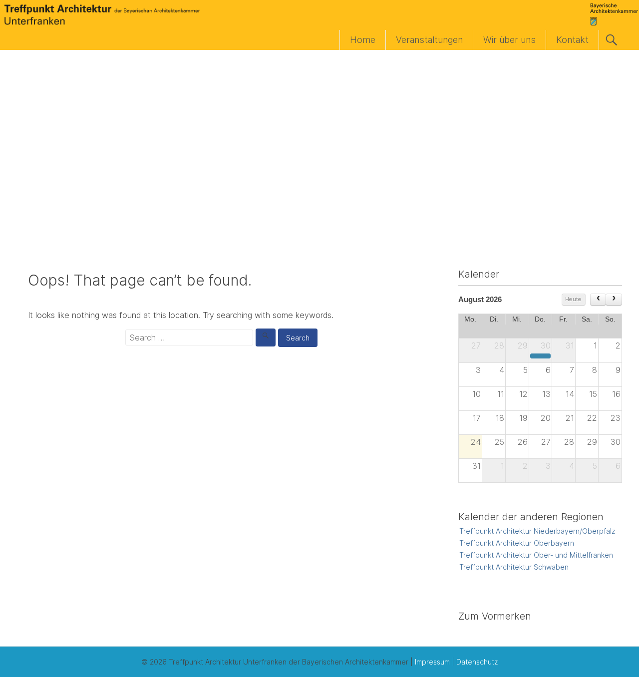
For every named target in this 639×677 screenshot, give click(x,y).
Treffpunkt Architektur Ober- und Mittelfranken (536, 555)
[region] (319, 146)
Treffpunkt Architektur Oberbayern (516, 543)
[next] (614, 300)
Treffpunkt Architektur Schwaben (514, 567)
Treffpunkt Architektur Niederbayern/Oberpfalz (537, 531)
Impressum (432, 662)
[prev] (598, 300)
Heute (573, 299)
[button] (15, 146)
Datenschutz (477, 662)
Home (362, 39)
